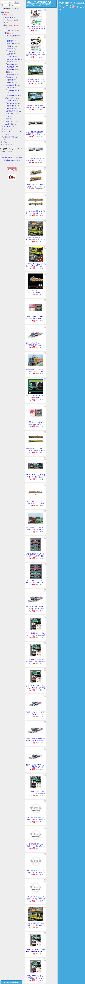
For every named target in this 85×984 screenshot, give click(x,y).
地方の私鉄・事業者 (11, 25)
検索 (16, 2)
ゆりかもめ (11, 87)
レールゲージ (7, 145)
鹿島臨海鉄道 (11, 43)
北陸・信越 (9, 113)
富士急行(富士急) (12, 111)
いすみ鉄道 (11, 82)
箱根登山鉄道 (11, 100)
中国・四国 (9, 121)
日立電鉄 (10, 41)
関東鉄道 (10, 46)
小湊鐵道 (10, 77)
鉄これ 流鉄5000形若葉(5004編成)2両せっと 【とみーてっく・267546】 (35, 134)
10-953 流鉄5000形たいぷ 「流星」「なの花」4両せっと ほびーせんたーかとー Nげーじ (35, 213)
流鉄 (8, 72)
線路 (5, 129)
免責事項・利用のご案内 (12, 160)
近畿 (7, 119)
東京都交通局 (11, 85)
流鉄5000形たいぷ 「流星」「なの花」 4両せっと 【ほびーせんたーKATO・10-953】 (35, 450)
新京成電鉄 (11, 67)
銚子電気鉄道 (11, 75)
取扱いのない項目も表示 (11, 8)
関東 (7, 33)
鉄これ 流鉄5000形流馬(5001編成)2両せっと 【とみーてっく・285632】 (35, 160)
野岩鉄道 (10, 49)
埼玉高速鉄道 (11, 64)
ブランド (6, 142)
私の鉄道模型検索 (11, 982)
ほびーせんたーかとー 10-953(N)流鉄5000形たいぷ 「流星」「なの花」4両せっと (35, 239)
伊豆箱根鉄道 (11, 103)
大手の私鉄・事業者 (11, 20)
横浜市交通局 (11, 108)
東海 (7, 116)
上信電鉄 (10, 54)
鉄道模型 (6, 12)
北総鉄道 (10, 80)
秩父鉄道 (10, 62)
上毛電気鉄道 (11, 56)
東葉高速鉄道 (11, 69)
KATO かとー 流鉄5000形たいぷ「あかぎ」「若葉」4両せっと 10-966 (36, 608)
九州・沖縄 (9, 124)
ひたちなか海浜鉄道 (13, 36)
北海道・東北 (10, 30)
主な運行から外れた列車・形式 (12, 157)
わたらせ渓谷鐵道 (13, 59)
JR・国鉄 (8, 17)
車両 (5, 15)
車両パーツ (7, 126)
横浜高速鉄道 (11, 106)
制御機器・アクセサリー (12, 137)
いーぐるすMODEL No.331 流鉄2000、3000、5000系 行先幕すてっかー (35, 28)
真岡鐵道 (10, 51)
